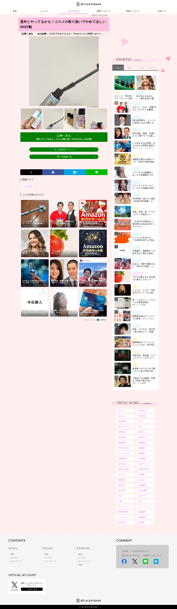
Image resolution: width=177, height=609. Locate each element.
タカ (140, 421)
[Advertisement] (133, 33)
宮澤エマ (122, 485)
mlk (140, 427)
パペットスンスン (126, 517)
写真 (81, 565)
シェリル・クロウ (126, 507)
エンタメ (44, 11)
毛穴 (140, 501)
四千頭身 (122, 437)
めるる (141, 480)
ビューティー (74, 11)
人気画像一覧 (66, 157)
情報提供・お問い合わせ (152, 555)
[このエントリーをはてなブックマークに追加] (75, 172)
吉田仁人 (142, 432)
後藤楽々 (142, 448)
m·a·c (121, 496)
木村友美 (142, 416)
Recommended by (90, 320)
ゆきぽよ (142, 411)
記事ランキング (103, 11)
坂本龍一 (142, 522)
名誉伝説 (122, 522)
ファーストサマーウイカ (126, 453)
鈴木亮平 (122, 491)
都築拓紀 (142, 443)
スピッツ (122, 411)
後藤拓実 (122, 443)
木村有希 (122, 421)
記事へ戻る (27, 34)
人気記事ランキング (66, 149)
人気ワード (162, 11)
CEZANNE (143, 491)
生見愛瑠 (142, 485)
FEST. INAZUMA (125, 448)
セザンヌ (142, 496)
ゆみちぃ (122, 416)
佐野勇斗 (122, 432)
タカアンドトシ (125, 427)
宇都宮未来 (123, 459)
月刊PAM (142, 459)
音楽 (15, 11)
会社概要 (125, 551)
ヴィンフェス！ (145, 507)
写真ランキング (133, 11)
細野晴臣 (142, 517)
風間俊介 (122, 480)
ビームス (122, 475)
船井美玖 (122, 464)
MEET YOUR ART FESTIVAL (126, 469)
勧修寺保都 (123, 512)
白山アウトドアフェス (146, 464)
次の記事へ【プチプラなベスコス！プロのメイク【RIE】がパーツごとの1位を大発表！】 (72, 34)
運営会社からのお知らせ (131, 555)
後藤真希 (142, 512)
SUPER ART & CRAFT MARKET (146, 469)
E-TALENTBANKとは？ (140, 551)
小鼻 (120, 501)
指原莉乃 (142, 453)
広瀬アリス (143, 437)
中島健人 (142, 475)
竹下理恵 (28, 187)
